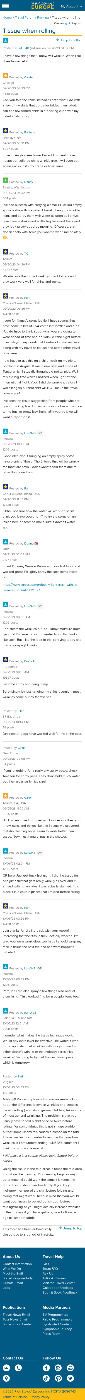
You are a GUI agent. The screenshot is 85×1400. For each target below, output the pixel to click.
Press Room (52, 1334)
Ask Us (48, 1273)
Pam (27, 298)
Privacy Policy (39, 1397)
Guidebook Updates (58, 1288)
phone (18, 1367)
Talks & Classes (54, 1278)
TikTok (46, 1378)
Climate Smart (13, 1283)
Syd (20, 1077)
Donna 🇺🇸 (31, 544)
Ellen (21, 711)
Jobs (6, 1288)
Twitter (70, 1378)
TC (26, 254)
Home (7, 17)
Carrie (28, 77)
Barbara (29, 132)
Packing (43, 17)
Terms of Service (15, 1397)
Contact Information (17, 1264)
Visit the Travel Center (59, 1283)
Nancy (28, 182)
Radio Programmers (57, 1319)
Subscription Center (17, 1324)
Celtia (21, 748)
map (6, 1378)
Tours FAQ (50, 1269)
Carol (28, 798)
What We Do (12, 1269)
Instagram (58, 1367)
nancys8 (30, 1013)
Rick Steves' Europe (42, 5)
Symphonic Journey (57, 1329)
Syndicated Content (57, 1324)
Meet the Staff (13, 1273)
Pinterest (58, 1378)
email (6, 1367)
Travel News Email (16, 1315)
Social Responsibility (18, 1278)
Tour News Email (15, 1319)
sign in (67, 23)
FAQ (46, 1264)
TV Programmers (55, 1315)
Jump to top (72, 1228)
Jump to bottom (71, 40)
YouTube (70, 1367)
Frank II (29, 661)
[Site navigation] (5, 5)
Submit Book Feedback (60, 1292)
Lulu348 (23, 48)
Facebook (46, 1367)
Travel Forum (24, 17)
